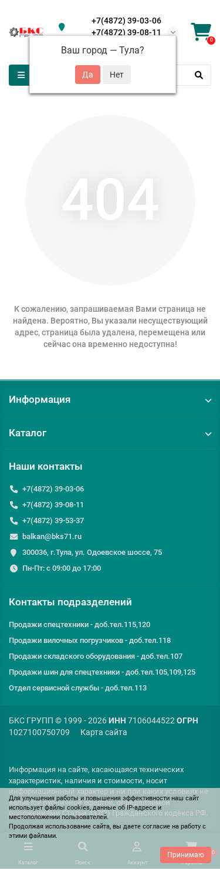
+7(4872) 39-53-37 (53, 520)
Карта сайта (103, 732)
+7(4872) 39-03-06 (126, 20)
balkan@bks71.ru (52, 536)
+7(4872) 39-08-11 (126, 32)
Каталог (27, 433)
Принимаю (185, 855)
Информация (39, 399)
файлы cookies (67, 807)
